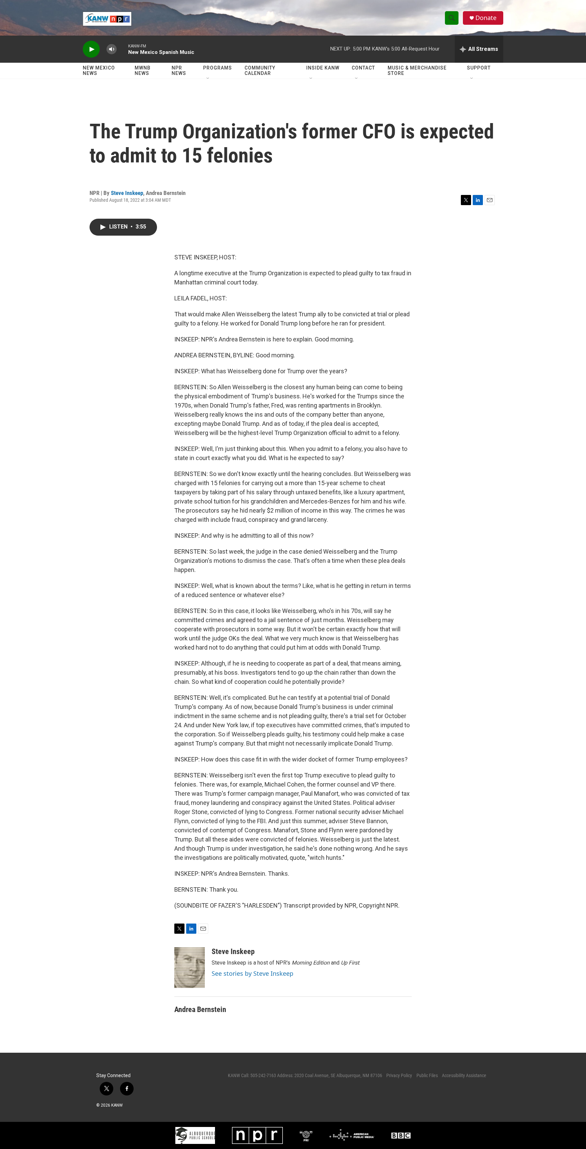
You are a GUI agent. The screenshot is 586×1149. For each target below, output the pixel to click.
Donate (485, 17)
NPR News (179, 70)
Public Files (427, 1075)
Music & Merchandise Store (417, 70)
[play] (91, 49)
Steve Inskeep (127, 193)
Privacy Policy (399, 1075)
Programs (217, 68)
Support (479, 68)
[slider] (122, 49)
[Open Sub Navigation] (208, 78)
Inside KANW (322, 68)
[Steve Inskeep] (189, 967)
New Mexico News (99, 70)
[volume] (111, 49)
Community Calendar (260, 70)
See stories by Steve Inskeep (252, 973)
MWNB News (143, 70)
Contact (363, 68)
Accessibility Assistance (464, 1075)
